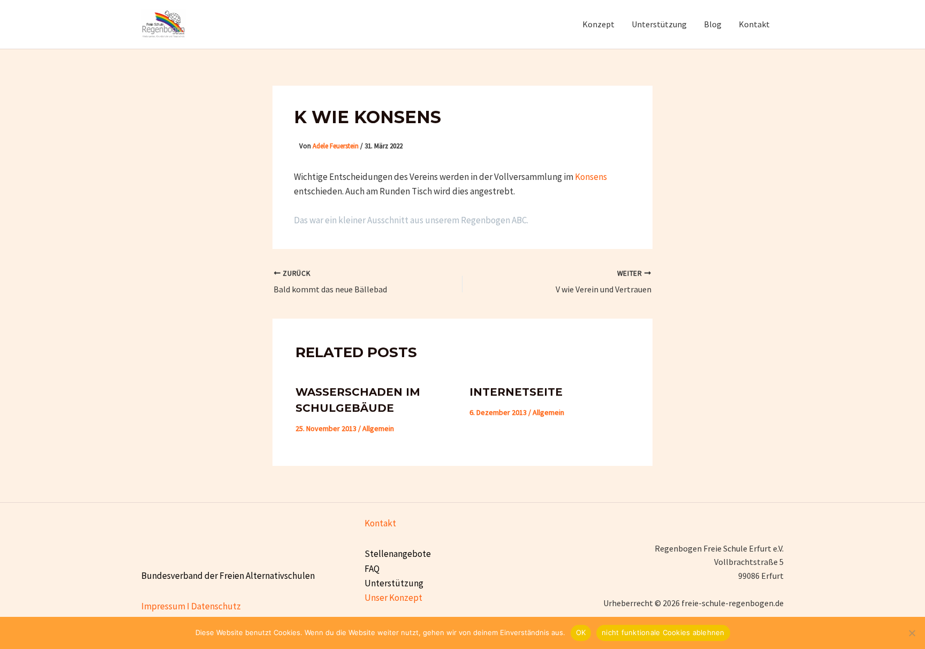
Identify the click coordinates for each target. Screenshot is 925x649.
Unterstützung (659, 24)
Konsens (591, 177)
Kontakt (754, 24)
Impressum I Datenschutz (191, 606)
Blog (713, 24)
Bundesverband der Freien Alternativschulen (228, 576)
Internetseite (516, 392)
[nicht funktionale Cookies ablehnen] (911, 633)
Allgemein (378, 428)
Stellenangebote (398, 554)
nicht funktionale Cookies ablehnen (663, 632)
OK (581, 632)
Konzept (598, 24)
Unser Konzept (393, 597)
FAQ (372, 569)
